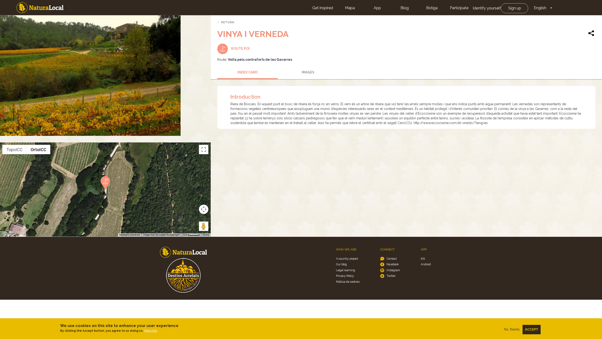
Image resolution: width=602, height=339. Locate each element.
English (540, 8)
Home (39, 7)
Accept (531, 329)
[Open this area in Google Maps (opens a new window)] (9, 233)
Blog (404, 8)
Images (308, 72)
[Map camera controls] (203, 209)
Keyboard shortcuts (129, 235)
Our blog (341, 264)
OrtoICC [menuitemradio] (38, 149)
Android (426, 264)
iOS (423, 258)
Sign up (514, 8)
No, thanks (512, 329)
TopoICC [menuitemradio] (14, 149)
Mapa (350, 8)
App (377, 8)
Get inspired (322, 8)
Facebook (393, 264)
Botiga (432, 8)
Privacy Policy (345, 276)
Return (227, 22)
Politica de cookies (348, 281)
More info (150, 330)
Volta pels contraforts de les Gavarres (260, 59)
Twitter (391, 276)
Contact (392, 258)
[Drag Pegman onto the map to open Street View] (203, 226)
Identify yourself (487, 8)
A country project (347, 258)
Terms (205, 235)
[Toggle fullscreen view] (203, 149)
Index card (247, 72)
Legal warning (345, 270)
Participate (459, 8)
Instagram (393, 270)
